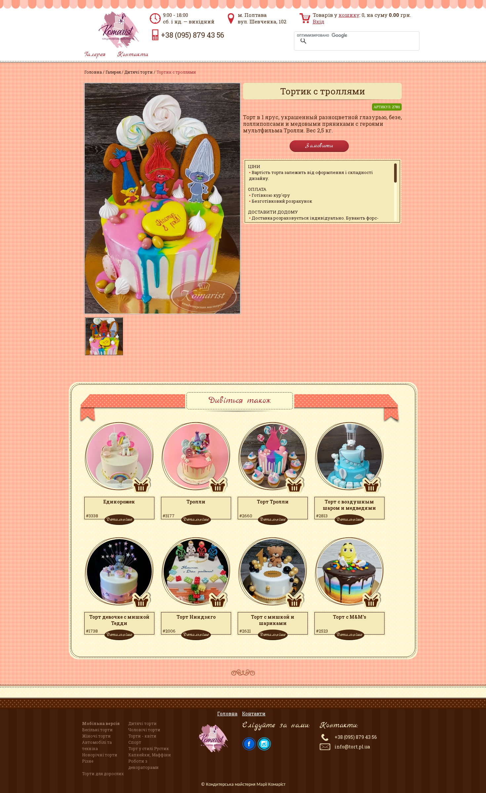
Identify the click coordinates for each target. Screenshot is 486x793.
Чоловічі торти (144, 729)
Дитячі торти (138, 72)
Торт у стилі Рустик (148, 748)
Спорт (134, 742)
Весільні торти (97, 729)
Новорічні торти (99, 754)
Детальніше (119, 519)
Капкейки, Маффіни (149, 754)
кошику (349, 15)
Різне (87, 761)
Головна (93, 72)
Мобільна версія (101, 723)
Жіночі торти (96, 736)
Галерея (94, 55)
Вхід (318, 21)
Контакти (132, 55)
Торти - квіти (142, 736)
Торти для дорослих (103, 773)
